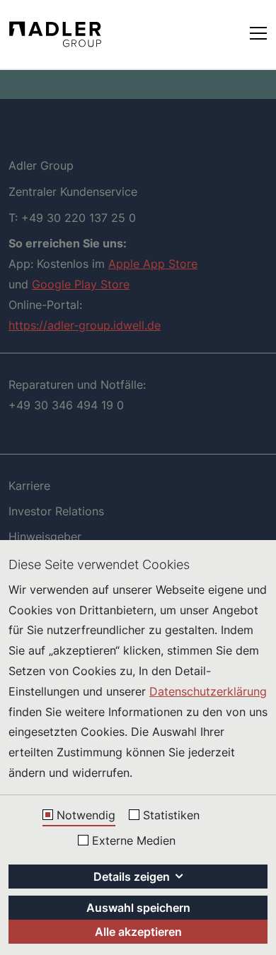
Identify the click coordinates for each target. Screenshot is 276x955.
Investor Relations (56, 511)
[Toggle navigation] (258, 32)
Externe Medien (134, 841)
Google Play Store (81, 284)
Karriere (29, 486)
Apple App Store (152, 264)
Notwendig (86, 815)
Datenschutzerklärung (208, 691)
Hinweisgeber (44, 536)
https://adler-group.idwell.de (84, 325)
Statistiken (171, 815)
